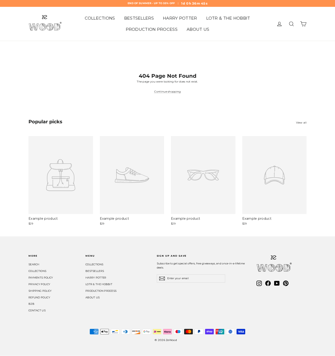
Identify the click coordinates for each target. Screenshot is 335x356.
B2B (31, 303)
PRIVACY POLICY (39, 284)
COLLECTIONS (100, 18)
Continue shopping (167, 91)
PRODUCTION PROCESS (152, 29)
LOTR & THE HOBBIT (228, 18)
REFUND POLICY (39, 297)
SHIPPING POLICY (40, 290)
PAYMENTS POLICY (40, 277)
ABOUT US (198, 29)
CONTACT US (37, 310)
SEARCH (33, 264)
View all (301, 122)
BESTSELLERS (139, 18)
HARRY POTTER (180, 18)
